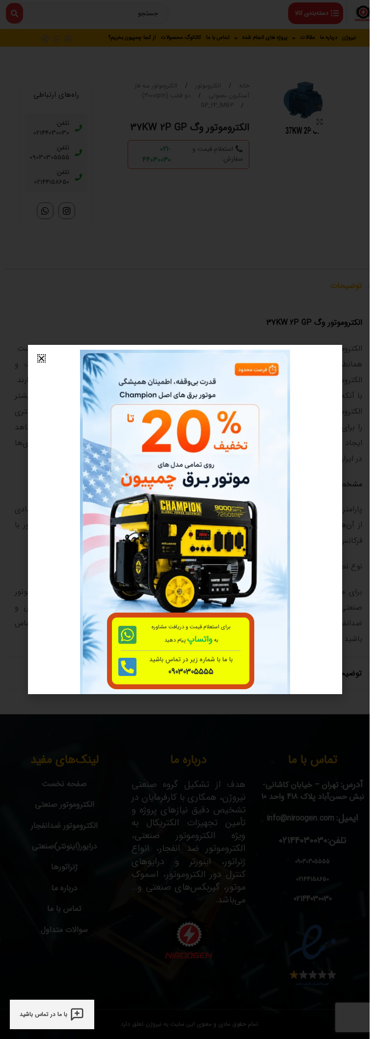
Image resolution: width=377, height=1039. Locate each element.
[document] (185, 519)
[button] (41, 358)
